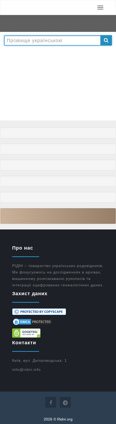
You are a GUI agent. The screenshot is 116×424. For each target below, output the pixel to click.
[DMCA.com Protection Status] (58, 322)
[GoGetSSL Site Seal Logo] (58, 333)
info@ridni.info (26, 369)
